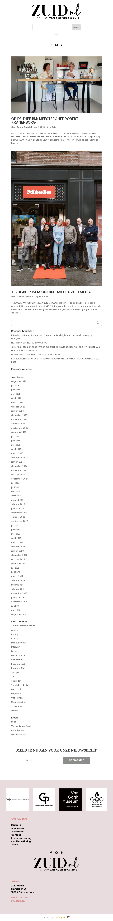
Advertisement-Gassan (23, 625)
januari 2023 (17, 551)
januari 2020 (17, 597)
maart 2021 (17, 584)
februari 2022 (18, 580)
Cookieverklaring (21, 841)
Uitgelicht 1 (16, 693)
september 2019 (19, 601)
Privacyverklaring (21, 838)
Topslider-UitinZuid (20, 685)
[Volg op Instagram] (56, 45)
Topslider (16, 681)
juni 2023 (15, 529)
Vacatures (16, 706)
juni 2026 (15, 389)
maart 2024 (17, 500)
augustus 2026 (18, 381)
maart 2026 (17, 402)
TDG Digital (59, 917)
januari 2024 (17, 508)
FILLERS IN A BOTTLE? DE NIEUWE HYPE (29, 342)
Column (15, 638)
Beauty (14, 634)
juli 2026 (15, 385)
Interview (15, 647)
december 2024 (19, 466)
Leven (14, 651)
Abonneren (17, 828)
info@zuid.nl (18, 901)
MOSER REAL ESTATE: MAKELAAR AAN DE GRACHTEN (35, 354)
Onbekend (16, 659)
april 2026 (16, 398)
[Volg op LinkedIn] (62, 45)
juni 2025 (15, 440)
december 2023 (19, 512)
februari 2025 (18, 457)
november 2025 (19, 419)
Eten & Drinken (18, 642)
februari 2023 (18, 546)
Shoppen (15, 672)
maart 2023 (17, 542)
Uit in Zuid (51, 127)
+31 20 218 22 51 (20, 897)
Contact (16, 834)
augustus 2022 (18, 563)
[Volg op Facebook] (51, 45)
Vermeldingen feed (21, 726)
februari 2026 (18, 406)
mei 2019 (15, 610)
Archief (14, 630)
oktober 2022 (18, 559)
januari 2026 (17, 411)
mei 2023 (15, 534)
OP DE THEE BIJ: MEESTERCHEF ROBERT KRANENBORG (44, 120)
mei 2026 (15, 394)
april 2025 (16, 449)
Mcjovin (20, 296)
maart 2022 (17, 576)
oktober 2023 (18, 517)
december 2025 (19, 415)
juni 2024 (15, 487)
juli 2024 (15, 483)
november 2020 (19, 593)
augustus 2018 (18, 614)
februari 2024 (18, 504)
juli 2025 (15, 436)
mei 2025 (15, 445)
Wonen (14, 710)
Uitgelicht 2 (17, 697)
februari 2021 (17, 589)
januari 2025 (17, 461)
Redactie (16, 825)
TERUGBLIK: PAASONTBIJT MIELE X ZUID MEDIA (51, 292)
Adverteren (17, 831)
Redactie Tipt (18, 668)
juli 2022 (15, 568)
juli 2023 (15, 525)
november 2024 (19, 470)
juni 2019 (15, 606)
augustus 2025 (18, 432)
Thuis (14, 676)
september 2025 (19, 428)
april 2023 (16, 538)
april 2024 (16, 495)
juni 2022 (15, 572)
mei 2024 (16, 491)
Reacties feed (18, 730)
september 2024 (19, 478)
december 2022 (19, 555)
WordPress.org (18, 734)
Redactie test (18, 664)
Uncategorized (18, 702)
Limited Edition (18, 655)
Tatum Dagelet (24, 127)
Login (14, 721)
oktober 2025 (18, 423)
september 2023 (19, 521)
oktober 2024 (18, 474)
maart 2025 (17, 453)
